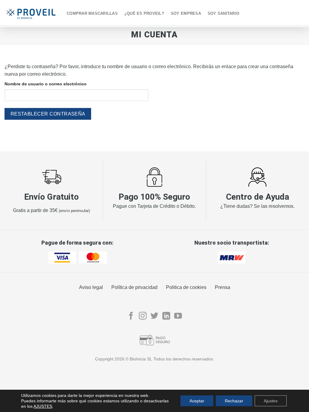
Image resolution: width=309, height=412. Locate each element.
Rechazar (234, 400)
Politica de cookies (186, 287)
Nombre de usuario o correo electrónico (46, 83)
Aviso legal (91, 287)
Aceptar (197, 400)
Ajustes (271, 400)
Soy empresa (186, 13)
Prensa (222, 287)
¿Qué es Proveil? (144, 13)
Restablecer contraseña (48, 113)
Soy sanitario (223, 13)
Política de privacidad (134, 287)
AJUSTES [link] (42, 406)
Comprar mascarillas (92, 13)
